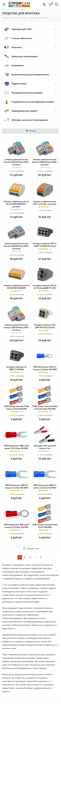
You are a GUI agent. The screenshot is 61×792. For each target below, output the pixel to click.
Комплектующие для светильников (30, 74)
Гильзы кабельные (21, 38)
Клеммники (17, 65)
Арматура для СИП (21, 29)
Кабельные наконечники (24, 56)
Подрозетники (18, 83)
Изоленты (16, 47)
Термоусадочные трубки (24, 111)
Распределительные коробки (26, 92)
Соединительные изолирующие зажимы (32, 102)
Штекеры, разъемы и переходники (29, 120)
